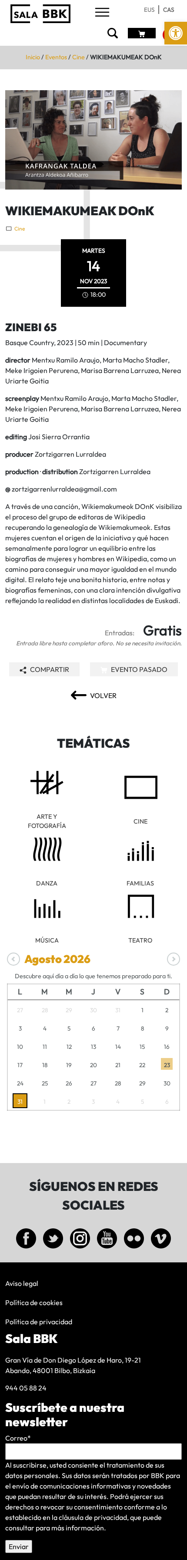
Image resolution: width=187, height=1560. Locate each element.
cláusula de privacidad (93, 1517)
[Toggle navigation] (102, 13)
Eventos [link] (56, 57)
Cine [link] (78, 57)
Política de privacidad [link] (38, 1321)
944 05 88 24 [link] (26, 1388)
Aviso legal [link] (21, 1283)
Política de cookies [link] (34, 1302)
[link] (175, 33)
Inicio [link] (33, 57)
